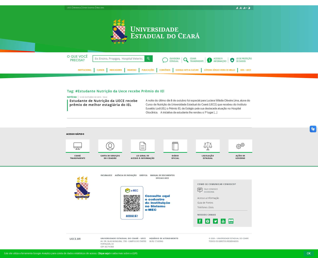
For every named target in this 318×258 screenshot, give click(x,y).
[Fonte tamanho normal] (237, 8)
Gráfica (143, 175)
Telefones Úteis (205, 207)
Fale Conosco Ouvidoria (211, 190)
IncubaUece (106, 175)
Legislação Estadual (208, 156)
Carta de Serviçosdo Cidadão (110, 156)
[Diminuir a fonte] (241, 8)
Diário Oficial (175, 156)
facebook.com (199, 221)
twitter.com (215, 221)
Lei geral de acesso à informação (143, 156)
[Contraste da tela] (249, 8)
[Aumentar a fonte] (245, 8)
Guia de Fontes (205, 202)
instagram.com (207, 221)
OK (309, 253)
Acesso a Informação (208, 198)
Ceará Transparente (77, 156)
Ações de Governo (240, 156)
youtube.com (223, 221)
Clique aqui (104, 253)
